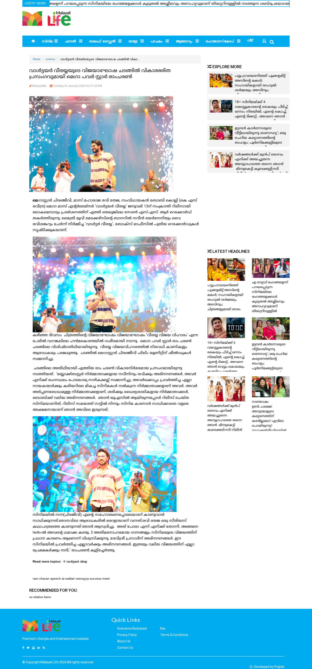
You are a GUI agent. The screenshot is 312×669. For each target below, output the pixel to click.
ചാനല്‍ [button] (71, 42)
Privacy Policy (127, 635)
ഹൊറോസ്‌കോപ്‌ (220, 42)
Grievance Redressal (132, 628)
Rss (162, 628)
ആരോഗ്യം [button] (184, 42)
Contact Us (125, 647)
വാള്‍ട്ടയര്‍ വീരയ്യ (76, 562)
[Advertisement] (198, 19)
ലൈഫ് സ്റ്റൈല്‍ (102, 42)
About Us (123, 641)
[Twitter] (29, 647)
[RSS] (44, 647)
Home (36, 59)
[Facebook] (23, 647)
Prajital (279, 667)
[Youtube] (34, 647)
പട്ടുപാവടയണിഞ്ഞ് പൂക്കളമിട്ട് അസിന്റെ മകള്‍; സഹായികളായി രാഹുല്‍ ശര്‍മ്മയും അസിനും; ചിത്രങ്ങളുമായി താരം (260, 85)
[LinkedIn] (39, 647)
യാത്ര (133, 42)
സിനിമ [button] (47, 42)
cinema (50, 59)
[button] (263, 42)
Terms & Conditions (174, 635)
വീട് (250, 41)
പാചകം (157, 42)
